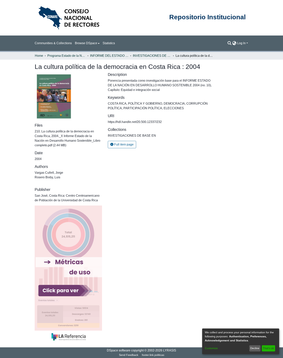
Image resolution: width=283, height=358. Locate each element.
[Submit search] (229, 43)
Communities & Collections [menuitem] (53, 43)
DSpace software (118, 350)
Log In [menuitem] (241, 43)
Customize (211, 348)
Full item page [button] (123, 144)
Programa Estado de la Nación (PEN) (66, 55)
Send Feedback (128, 354)
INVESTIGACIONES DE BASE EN (152, 55)
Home (39, 55)
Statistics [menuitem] (109, 43)
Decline (254, 348)
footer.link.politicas (153, 354)
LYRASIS (169, 350)
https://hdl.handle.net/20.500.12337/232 (135, 122)
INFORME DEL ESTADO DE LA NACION (109, 55)
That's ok (268, 348)
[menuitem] (87, 43)
